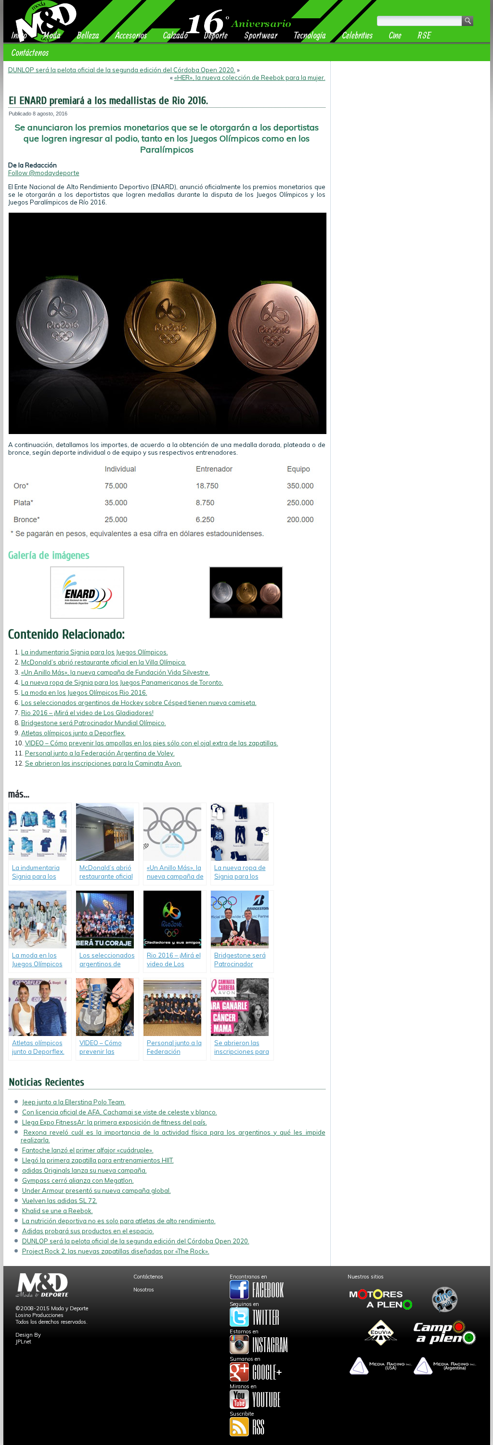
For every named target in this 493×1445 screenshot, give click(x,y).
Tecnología (310, 34)
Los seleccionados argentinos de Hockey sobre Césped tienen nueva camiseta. (139, 702)
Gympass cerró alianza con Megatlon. (78, 1180)
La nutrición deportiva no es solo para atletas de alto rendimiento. (119, 1221)
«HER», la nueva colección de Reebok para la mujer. (249, 77)
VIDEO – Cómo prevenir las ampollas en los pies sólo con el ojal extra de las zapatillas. (151, 743)
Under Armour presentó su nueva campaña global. (96, 1190)
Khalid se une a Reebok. (57, 1211)
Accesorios (131, 34)
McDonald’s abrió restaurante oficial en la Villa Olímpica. (103, 662)
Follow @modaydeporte (43, 173)
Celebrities (357, 34)
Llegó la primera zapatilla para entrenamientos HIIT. (98, 1160)
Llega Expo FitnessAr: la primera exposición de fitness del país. (114, 1122)
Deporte (216, 34)
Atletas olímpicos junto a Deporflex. (73, 733)
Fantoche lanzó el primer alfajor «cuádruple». (88, 1150)
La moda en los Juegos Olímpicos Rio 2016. (84, 692)
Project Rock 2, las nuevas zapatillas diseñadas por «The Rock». (115, 1251)
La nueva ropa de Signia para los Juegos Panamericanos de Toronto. (122, 682)
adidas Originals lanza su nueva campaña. (84, 1170)
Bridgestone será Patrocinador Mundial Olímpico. (93, 723)
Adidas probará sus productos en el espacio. (88, 1231)
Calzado (175, 34)
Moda (52, 34)
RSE (424, 34)
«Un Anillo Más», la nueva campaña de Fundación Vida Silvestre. (115, 672)
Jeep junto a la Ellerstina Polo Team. (74, 1102)
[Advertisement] (410, 126)
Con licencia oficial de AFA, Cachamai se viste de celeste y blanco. (119, 1112)
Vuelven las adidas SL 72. (59, 1200)
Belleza (88, 34)
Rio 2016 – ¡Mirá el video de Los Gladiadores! (87, 712)
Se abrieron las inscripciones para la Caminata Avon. (103, 763)
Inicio (19, 34)
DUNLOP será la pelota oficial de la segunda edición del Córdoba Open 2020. (121, 70)
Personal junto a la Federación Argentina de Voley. (100, 753)
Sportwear (260, 34)
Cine (395, 34)
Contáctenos (30, 52)
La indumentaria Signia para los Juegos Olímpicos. (94, 652)
